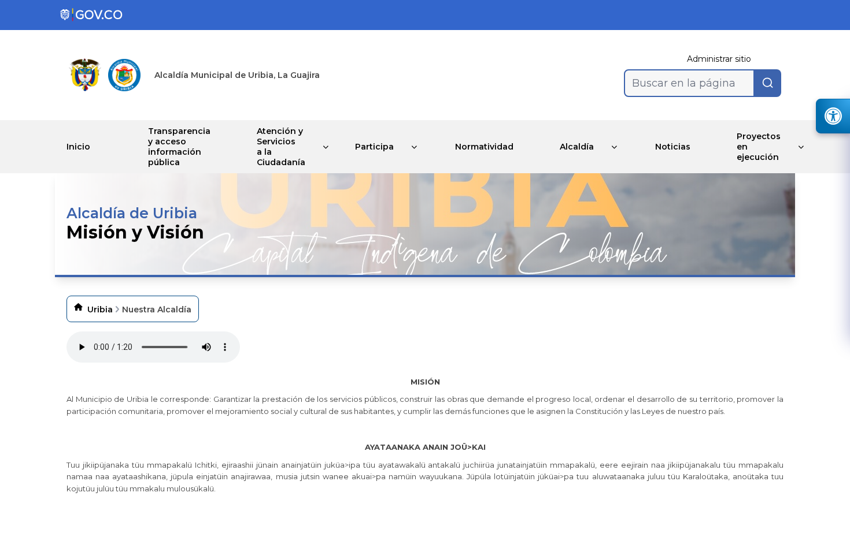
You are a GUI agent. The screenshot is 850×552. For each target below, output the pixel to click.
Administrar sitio (719, 59)
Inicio (78, 146)
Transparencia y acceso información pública (179, 146)
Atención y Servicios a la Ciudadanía (281, 146)
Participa (374, 146)
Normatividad (484, 146)
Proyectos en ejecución (759, 146)
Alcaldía (577, 146)
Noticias (672, 146)
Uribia (100, 309)
